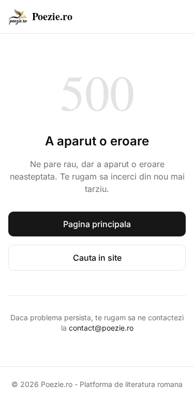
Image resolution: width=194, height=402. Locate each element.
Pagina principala (97, 224)
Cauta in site (97, 257)
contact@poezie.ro (101, 327)
